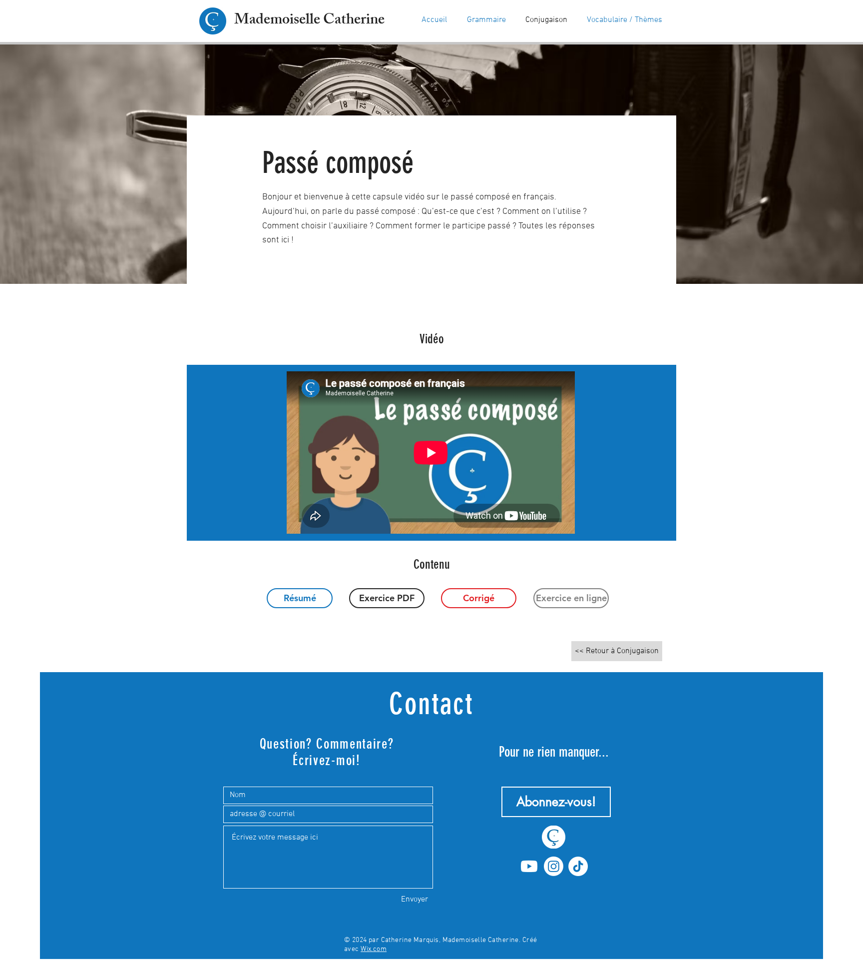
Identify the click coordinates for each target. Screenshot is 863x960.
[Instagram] (553, 866)
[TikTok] (578, 866)
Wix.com (374, 949)
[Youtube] (529, 866)
